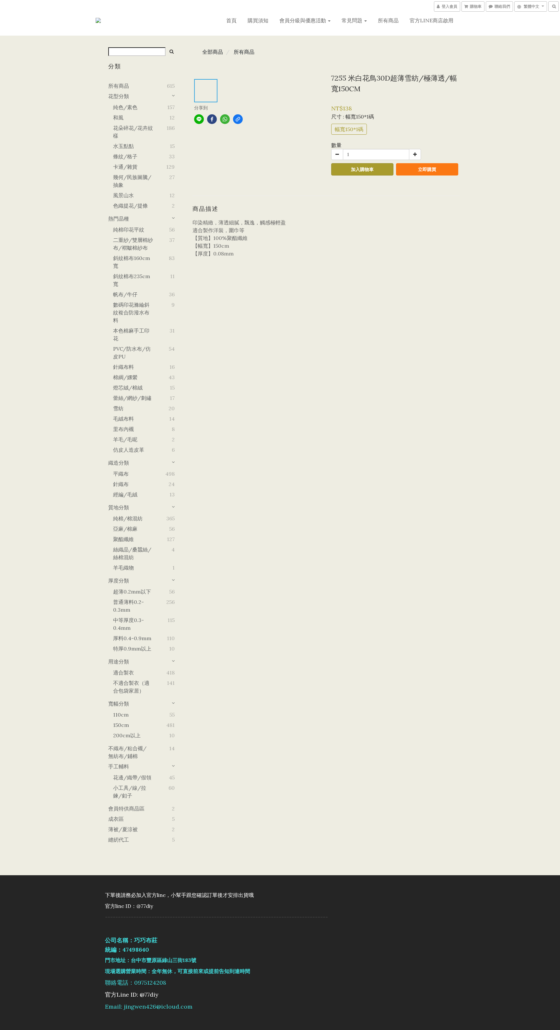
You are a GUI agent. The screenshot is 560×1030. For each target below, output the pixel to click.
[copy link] (238, 119)
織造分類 (118, 462)
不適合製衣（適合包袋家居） (131, 687)
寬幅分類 (118, 703)
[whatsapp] (225, 119)
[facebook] (212, 119)
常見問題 (353, 20)
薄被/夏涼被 (123, 829)
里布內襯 (123, 429)
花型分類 (118, 96)
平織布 (121, 473)
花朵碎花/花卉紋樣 (133, 132)
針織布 (121, 484)
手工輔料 (118, 766)
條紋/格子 (125, 156)
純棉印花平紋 (128, 229)
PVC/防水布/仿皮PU (132, 352)
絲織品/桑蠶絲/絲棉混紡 (132, 553)
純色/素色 (125, 107)
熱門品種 (118, 218)
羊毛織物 (123, 567)
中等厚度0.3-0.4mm (128, 624)
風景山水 (123, 195)
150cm (121, 725)
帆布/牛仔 (125, 294)
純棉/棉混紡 (128, 518)
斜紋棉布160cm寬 (131, 262)
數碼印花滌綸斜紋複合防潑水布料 (131, 312)
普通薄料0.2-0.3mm (128, 606)
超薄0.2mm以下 (132, 591)
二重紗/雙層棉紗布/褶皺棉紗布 (133, 244)
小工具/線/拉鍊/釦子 (129, 792)
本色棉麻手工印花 (131, 334)
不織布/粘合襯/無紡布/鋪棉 (127, 752)
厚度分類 (118, 580)
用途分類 (118, 661)
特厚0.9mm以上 (132, 648)
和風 (118, 117)
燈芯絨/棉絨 (128, 387)
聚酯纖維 (123, 539)
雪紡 (118, 408)
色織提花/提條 (130, 205)
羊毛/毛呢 (125, 439)
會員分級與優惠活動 (303, 20)
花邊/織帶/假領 (132, 777)
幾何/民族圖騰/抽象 (132, 181)
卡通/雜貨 (125, 167)
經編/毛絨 (125, 494)
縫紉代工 (118, 839)
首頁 (231, 20)
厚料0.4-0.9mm (132, 638)
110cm (121, 714)
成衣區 (116, 819)
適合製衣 (123, 672)
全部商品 (212, 52)
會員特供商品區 (126, 808)
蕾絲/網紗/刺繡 (132, 398)
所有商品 (388, 20)
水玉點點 (123, 146)
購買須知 (258, 20)
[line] (199, 119)
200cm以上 (127, 735)
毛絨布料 (123, 418)
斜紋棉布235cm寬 (131, 280)
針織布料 (123, 367)
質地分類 (118, 507)
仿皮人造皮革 (128, 450)
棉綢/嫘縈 (125, 377)
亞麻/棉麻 (125, 529)
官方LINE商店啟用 (431, 20)
